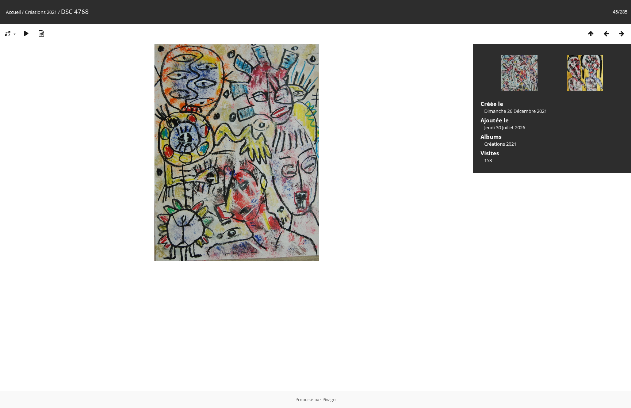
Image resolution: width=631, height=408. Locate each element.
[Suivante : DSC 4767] (621, 33)
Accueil (13, 12)
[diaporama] (26, 33)
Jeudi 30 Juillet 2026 (504, 127)
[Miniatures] (591, 33)
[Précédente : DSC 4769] (606, 33)
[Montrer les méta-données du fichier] (41, 33)
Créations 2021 (41, 12)
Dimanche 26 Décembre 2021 (515, 111)
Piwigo (329, 399)
